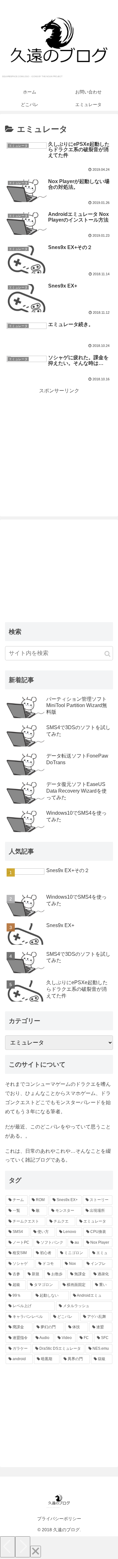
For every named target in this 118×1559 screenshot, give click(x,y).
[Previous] (7, 1546)
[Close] (35, 1551)
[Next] (22, 1546)
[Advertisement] (59, 440)
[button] (107, 654)
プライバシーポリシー (59, 1518)
